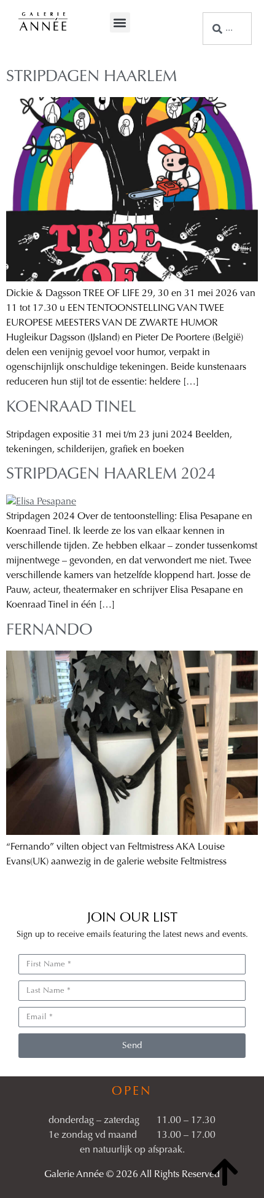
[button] (120, 22)
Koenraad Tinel (71, 408)
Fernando (49, 631)
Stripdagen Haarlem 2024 (110, 475)
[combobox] (227, 28)
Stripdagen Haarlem (91, 77)
